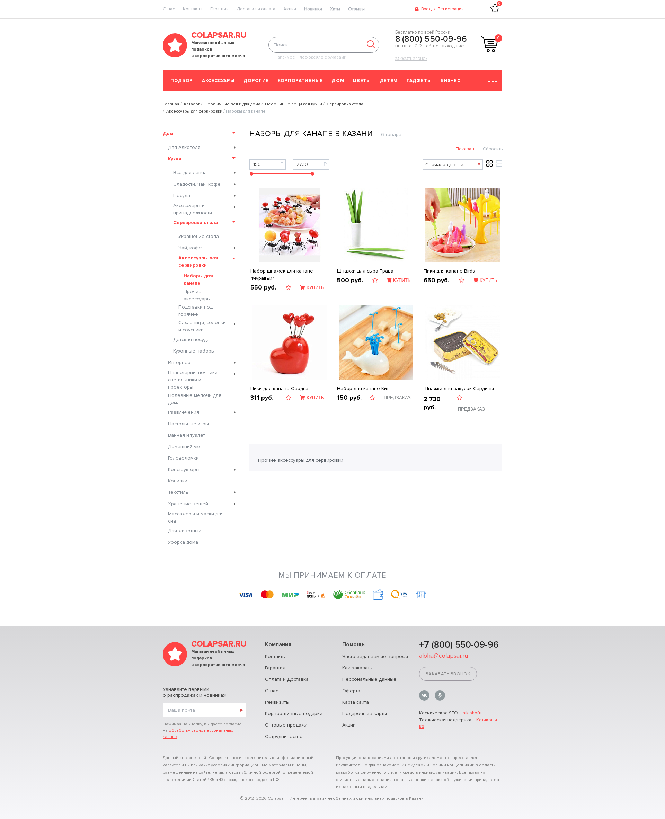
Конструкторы (184, 469)
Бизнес (450, 80)
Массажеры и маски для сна (196, 517)
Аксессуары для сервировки (198, 261)
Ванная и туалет (186, 435)
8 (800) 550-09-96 (431, 39)
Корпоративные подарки (293, 713)
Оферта (351, 691)
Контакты (192, 9)
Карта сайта (355, 702)
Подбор (181, 80)
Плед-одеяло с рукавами (321, 57)
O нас (169, 9)
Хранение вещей (188, 504)
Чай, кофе (190, 248)
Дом (338, 80)
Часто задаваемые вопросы (375, 656)
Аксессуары (218, 80)
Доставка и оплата (256, 9)
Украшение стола (198, 236)
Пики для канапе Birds (449, 271)
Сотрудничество (284, 736)
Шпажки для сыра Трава (365, 271)
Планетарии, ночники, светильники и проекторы (193, 380)
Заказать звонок (411, 59)
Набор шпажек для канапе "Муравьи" (281, 274)
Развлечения (183, 412)
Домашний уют (185, 446)
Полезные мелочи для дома (194, 399)
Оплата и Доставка (287, 679)
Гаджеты (419, 80)
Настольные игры (188, 424)
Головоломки (183, 458)
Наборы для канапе (198, 279)
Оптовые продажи (286, 725)
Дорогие (256, 80)
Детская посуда (191, 339)
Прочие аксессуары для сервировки (300, 460)
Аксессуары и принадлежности (192, 209)
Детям (389, 80)
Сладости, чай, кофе (197, 184)
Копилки (177, 481)
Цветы (362, 80)
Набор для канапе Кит (363, 388)
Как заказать (357, 668)
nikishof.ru (473, 713)
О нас (271, 691)
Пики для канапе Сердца (279, 388)
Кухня (174, 159)
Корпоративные (300, 80)
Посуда (181, 195)
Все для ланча (190, 173)
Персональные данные (369, 679)
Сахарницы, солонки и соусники (202, 326)
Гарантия (219, 9)
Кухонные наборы (194, 351)
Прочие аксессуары (197, 295)
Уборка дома (183, 542)
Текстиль (178, 492)
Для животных (184, 531)
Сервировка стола (195, 222)
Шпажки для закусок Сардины (459, 388)
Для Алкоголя (184, 147)
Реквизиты (277, 702)
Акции (289, 9)
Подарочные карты (364, 713)
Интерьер (179, 362)
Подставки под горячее (195, 310)
